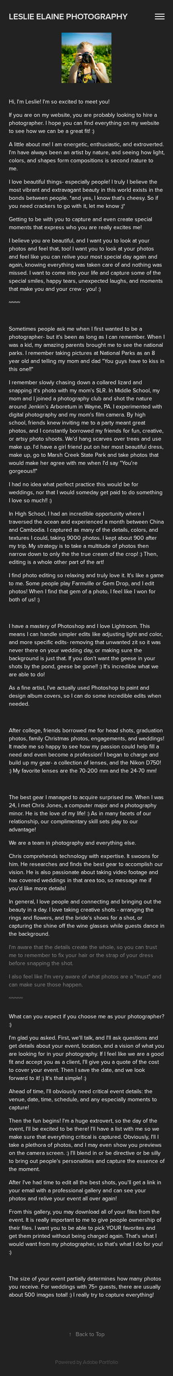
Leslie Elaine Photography (68, 16)
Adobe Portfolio (100, 1362)
